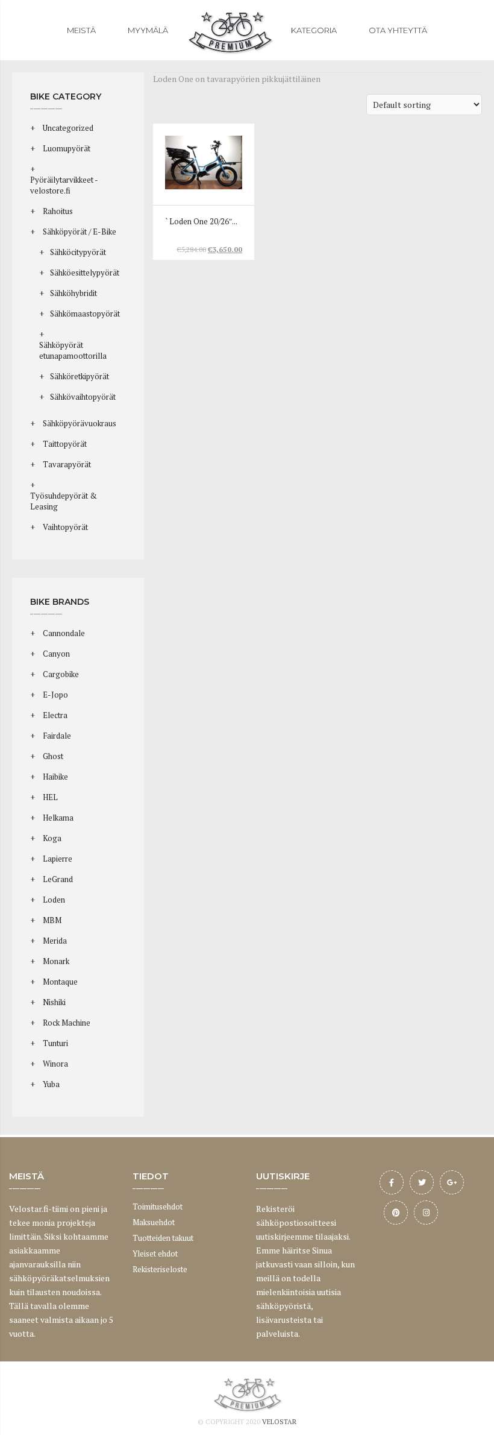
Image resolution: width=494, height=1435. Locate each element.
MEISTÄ (81, 30)
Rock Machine (66, 1022)
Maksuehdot (154, 1222)
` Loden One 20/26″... (201, 222)
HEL (50, 797)
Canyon (56, 653)
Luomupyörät (66, 148)
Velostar (279, 1422)
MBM (52, 920)
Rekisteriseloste (160, 1269)
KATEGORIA (314, 30)
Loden (54, 899)
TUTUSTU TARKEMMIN (205, 179)
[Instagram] (426, 1212)
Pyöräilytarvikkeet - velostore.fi (64, 185)
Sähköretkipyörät (79, 376)
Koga (52, 838)
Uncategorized (68, 127)
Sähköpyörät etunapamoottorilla (73, 350)
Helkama (58, 817)
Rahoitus (58, 211)
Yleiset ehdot (155, 1253)
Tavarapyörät (67, 464)
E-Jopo (55, 694)
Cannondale (64, 633)
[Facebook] (392, 1182)
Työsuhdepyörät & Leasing (63, 501)
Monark (56, 961)
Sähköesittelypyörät (84, 272)
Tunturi (55, 1043)
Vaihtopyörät (65, 527)
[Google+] (452, 1182)
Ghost (53, 756)
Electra (55, 715)
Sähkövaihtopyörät (83, 396)
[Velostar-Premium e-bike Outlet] (229, 30)
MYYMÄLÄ (148, 30)
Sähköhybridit (73, 293)
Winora (55, 1063)
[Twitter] (422, 1182)
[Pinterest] (396, 1212)
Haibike (55, 776)
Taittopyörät (65, 443)
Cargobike (61, 674)
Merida (55, 940)
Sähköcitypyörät (78, 252)
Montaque (60, 981)
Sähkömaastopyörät (85, 313)
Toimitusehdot (158, 1206)
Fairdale (57, 735)
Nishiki (54, 1002)
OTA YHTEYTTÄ (398, 30)
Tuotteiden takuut (163, 1237)
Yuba (51, 1084)
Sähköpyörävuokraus (79, 423)
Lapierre (57, 858)
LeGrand (58, 879)
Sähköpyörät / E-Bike (79, 231)
